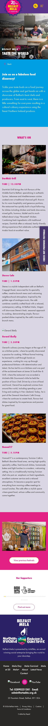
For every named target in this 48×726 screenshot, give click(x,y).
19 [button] (27, 596)
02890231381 (22, 689)
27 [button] (38, 596)
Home (6, 665)
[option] (24, 536)
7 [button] (11, 596)
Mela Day (17, 665)
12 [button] (18, 596)
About (25, 669)
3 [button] (6, 596)
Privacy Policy (27, 706)
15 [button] (22, 596)
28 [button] (39, 596)
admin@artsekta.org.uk (24, 692)
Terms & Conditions (24, 709)
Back (9, 64)
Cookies (38, 706)
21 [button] (30, 596)
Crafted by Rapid (24, 714)
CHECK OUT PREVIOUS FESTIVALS (44, 245)
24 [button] (34, 596)
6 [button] (10, 596)
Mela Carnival (31, 665)
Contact (24, 673)
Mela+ (16, 669)
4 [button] (7, 596)
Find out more (24, 607)
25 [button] (35, 596)
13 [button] (19, 596)
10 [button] (15, 596)
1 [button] (3, 596)
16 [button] (23, 596)
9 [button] (14, 596)
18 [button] (26, 596)
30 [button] (42, 596)
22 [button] (31, 596)
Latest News (36, 669)
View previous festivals (24, 560)
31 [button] (43, 596)
